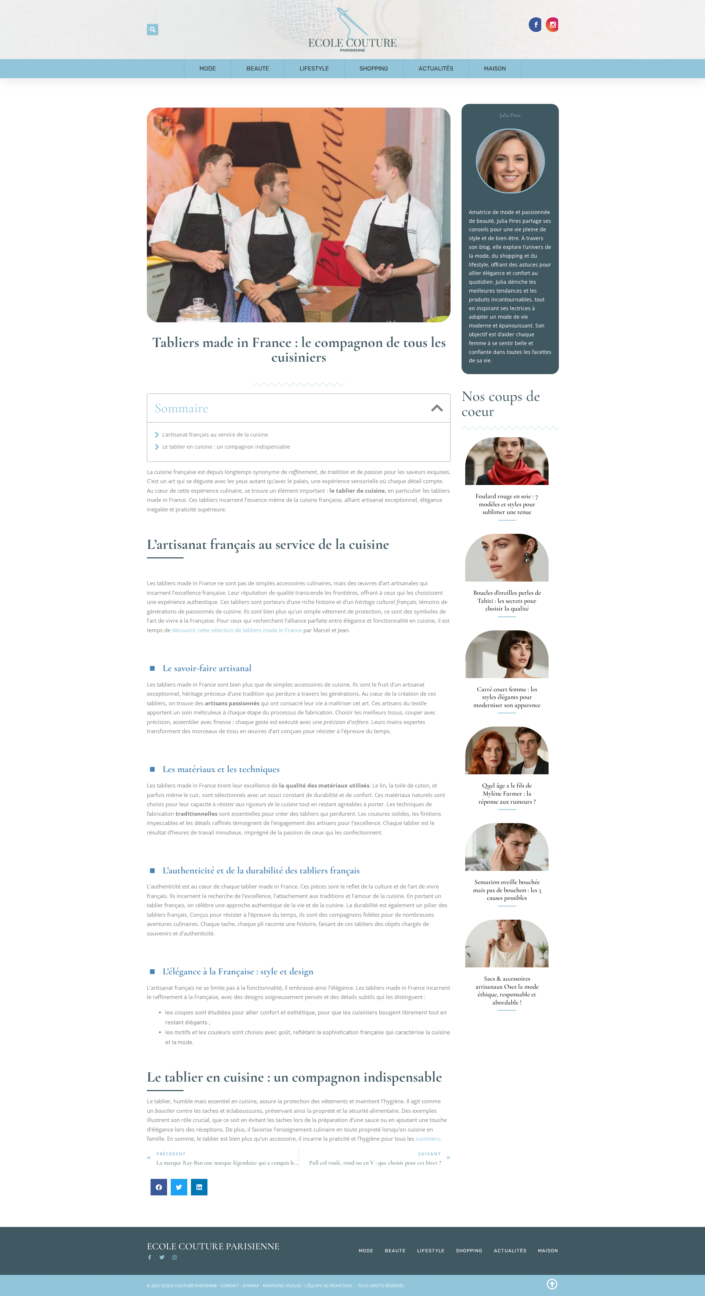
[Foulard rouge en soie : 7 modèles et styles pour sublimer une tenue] (507, 461)
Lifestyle (314, 68)
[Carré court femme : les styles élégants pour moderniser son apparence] (507, 654)
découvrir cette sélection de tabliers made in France (237, 630)
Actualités (436, 68)
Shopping (373, 68)
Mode (207, 68)
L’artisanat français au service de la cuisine (215, 434)
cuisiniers (428, 1138)
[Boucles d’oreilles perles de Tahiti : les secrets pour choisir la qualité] (507, 558)
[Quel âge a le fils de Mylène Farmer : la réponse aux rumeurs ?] (507, 750)
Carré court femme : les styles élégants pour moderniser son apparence (506, 697)
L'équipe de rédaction (328, 1285)
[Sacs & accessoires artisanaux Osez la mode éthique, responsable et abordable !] (507, 943)
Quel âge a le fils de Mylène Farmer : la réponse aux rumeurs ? (507, 793)
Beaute (257, 68)
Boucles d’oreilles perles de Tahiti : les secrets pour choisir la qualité (507, 600)
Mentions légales (282, 1285)
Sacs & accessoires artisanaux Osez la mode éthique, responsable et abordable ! (507, 990)
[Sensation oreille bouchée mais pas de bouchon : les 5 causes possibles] (507, 847)
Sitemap (251, 1285)
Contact (230, 1285)
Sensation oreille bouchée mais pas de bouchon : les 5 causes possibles (507, 890)
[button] (152, 29)
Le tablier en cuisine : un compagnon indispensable (226, 446)
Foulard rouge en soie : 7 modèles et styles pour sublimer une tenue (507, 504)
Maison (495, 68)
